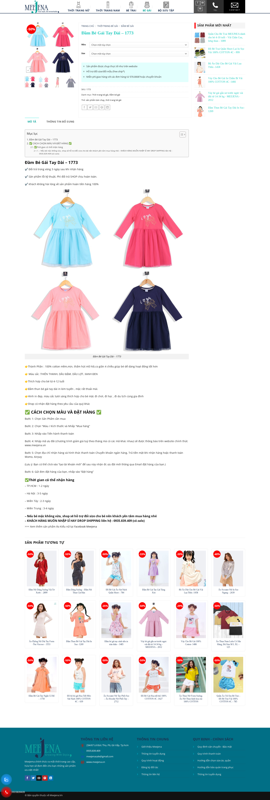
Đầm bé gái (127, 25)
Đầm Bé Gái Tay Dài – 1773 (43, 139)
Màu (83, 44)
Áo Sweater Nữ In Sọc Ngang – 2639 (228, 591)
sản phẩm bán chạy (95, 100)
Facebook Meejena (85, 526)
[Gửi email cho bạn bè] (96, 107)
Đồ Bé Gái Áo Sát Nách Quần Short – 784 (116, 591)
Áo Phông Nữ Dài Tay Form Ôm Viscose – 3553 (41, 643)
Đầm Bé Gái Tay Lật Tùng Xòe (153, 591)
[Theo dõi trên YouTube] (202, 3)
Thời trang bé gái (107, 25)
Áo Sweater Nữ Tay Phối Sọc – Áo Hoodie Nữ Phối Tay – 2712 (116, 699)
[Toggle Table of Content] (181, 134)
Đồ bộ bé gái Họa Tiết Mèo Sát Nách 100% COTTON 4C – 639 (79, 699)
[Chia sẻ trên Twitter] (90, 107)
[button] (29, 70)
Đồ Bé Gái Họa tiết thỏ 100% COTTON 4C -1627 (154, 697)
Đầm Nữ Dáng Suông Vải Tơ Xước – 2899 (42, 591)
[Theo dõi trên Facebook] (198, 3)
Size (83, 53)
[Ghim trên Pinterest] (102, 107)
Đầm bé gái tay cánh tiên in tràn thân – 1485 (116, 643)
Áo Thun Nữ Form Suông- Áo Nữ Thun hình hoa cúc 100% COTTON (191, 699)
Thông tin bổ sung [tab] (60, 121)
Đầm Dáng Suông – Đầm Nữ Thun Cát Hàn (79, 591)
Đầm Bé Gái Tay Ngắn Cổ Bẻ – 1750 (42, 697)
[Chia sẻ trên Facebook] (84, 107)
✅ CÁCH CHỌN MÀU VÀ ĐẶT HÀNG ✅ (50, 143)
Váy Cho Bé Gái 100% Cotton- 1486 (191, 643)
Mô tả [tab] (32, 121)
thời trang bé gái (113, 100)
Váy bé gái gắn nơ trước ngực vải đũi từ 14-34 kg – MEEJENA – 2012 (154, 644)
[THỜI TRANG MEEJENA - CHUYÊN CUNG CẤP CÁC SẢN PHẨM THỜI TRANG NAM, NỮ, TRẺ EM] (42, 6)
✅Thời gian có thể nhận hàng (48, 147)
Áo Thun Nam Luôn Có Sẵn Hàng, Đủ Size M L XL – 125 (228, 644)
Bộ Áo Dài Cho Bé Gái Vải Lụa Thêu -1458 (191, 591)
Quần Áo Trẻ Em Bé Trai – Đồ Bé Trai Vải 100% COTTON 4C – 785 (228, 699)
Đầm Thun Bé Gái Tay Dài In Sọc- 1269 (79, 643)
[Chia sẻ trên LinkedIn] (107, 107)
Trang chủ (87, 25)
